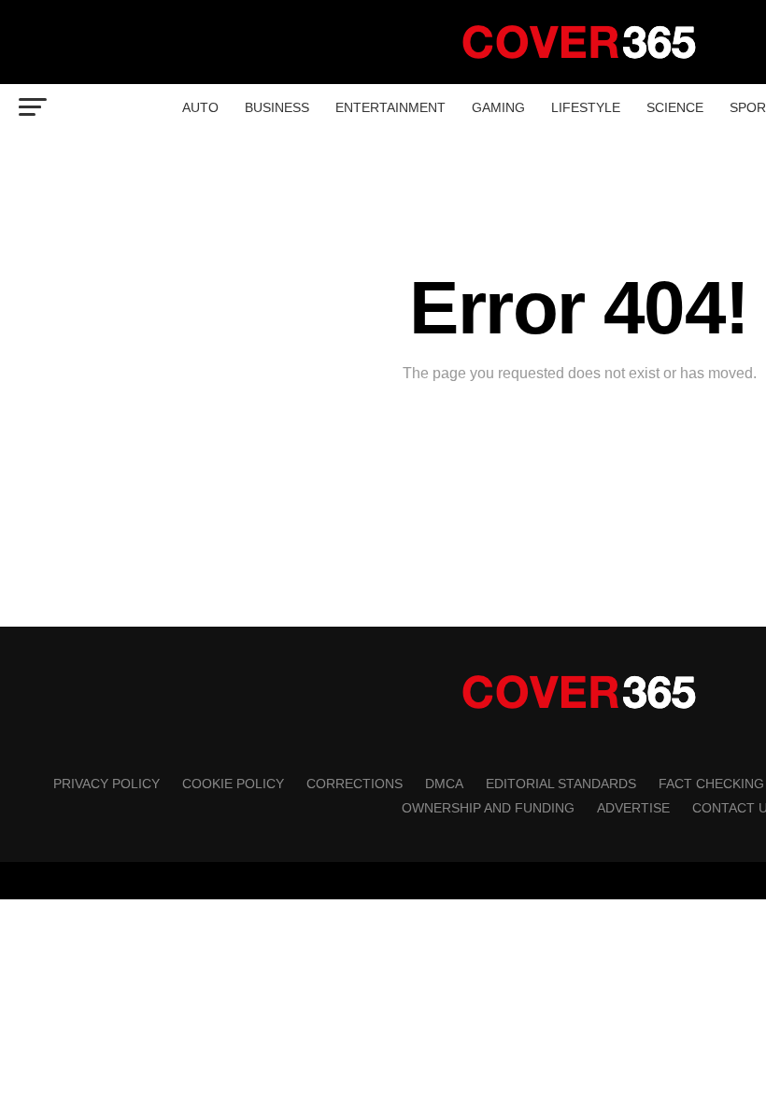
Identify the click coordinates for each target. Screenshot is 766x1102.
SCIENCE (674, 107)
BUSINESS (277, 107)
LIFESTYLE (585, 107)
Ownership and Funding (488, 807)
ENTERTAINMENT (390, 107)
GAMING (498, 107)
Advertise (633, 807)
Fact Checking (711, 783)
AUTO (200, 107)
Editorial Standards (561, 783)
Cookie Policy (233, 783)
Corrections (354, 783)
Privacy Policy (106, 783)
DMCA (444, 783)
